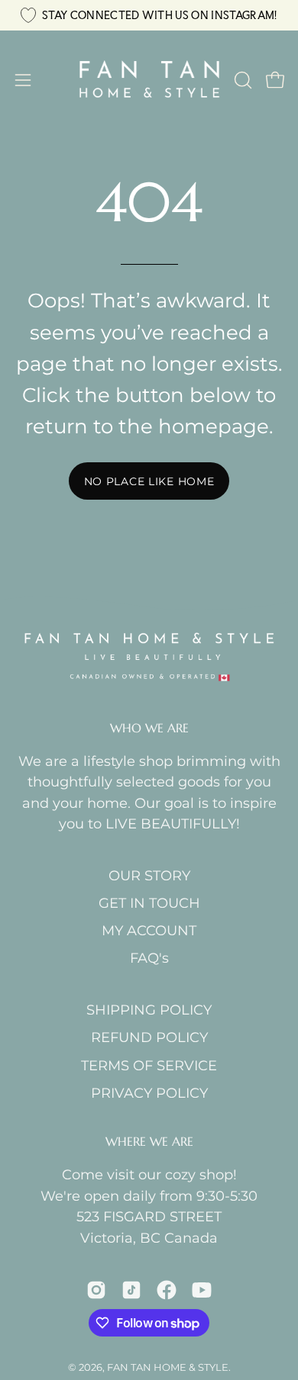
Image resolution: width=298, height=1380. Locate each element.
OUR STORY (149, 875)
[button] (241, 80)
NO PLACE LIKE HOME (149, 481)
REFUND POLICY (149, 1037)
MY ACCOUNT (149, 930)
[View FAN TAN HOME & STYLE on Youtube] (201, 1290)
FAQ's (149, 958)
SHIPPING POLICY (149, 1010)
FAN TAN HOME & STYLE (167, 1367)
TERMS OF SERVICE (149, 1065)
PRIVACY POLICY (149, 1093)
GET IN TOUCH (149, 903)
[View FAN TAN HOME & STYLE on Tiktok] (131, 1290)
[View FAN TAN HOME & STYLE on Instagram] (96, 1290)
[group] (149, 15)
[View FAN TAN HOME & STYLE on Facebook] (166, 1290)
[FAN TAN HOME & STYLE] (149, 80)
